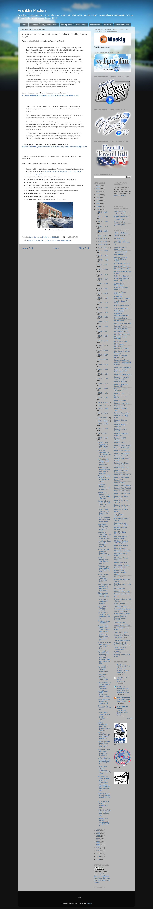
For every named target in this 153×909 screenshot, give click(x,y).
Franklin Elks (118, 393)
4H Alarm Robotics (120, 233)
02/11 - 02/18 (103, 418)
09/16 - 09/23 (103, 274)
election (30, 240)
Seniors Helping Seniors (122, 609)
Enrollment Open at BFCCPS (104, 622)
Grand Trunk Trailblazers (118, 515)
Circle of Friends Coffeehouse (120, 293)
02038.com (121, 687)
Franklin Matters (32, 10)
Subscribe (34, 25)
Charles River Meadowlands (119, 284)
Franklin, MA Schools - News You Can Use (122, 506)
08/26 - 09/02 (103, 288)
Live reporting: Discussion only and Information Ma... (104, 660)
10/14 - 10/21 (103, 255)
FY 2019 (37, 240)
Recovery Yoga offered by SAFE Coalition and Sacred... (104, 628)
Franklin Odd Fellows (121, 453)
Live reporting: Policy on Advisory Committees (103, 668)
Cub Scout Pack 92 (121, 308)
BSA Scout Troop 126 (121, 263)
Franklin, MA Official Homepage (121, 497)
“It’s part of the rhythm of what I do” (104, 707)
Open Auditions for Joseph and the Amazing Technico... (104, 685)
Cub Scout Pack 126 (121, 305)
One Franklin (119, 577)
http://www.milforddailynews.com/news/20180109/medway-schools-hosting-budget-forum (54, 147)
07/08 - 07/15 (103, 322)
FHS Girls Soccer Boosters (120, 337)
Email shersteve (120, 196)
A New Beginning (123, 697)
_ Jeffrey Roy (119, 219)
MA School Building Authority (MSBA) (121, 542)
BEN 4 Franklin (119, 254)
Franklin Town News (121, 477)
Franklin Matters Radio (122, 445)
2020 (98, 203)
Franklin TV (118, 480)
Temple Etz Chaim (120, 638)
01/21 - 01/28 (103, 428)
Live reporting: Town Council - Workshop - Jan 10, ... (104, 615)
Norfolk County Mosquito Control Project (120, 572)
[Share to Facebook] (74, 237)
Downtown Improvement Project (121, 314)
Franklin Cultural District (122, 374)
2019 (98, 206)
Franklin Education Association (121, 389)
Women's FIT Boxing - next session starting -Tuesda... (104, 495)
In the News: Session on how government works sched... (104, 535)
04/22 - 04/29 (103, 374)
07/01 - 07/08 (103, 326)
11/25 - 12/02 (103, 236)
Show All (129, 718)
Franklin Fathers (120, 400)
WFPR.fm (117, 652)
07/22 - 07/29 (103, 312)
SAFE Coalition (119, 604)
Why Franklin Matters (49, 25)
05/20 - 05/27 (103, 355)
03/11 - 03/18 (103, 402)
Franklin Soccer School (122, 475)
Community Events (122, 25)
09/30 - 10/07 (103, 265)
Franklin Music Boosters (122, 450)
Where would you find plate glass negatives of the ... (104, 796)
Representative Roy (121, 216)
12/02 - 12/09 (103, 231)
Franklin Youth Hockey (122, 491)
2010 (98, 851)
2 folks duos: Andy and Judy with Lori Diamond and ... (104, 812)
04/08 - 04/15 (103, 383)
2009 (98, 854)
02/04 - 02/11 (103, 421)
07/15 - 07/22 (103, 317)
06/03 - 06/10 (103, 345)
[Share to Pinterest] (76, 237)
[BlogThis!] (70, 237)
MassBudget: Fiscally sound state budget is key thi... (104, 527)
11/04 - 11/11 (102, 244)
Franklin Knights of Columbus (121, 434)
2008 (98, 856)
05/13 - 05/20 (103, 360)
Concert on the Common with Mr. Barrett (122, 712)
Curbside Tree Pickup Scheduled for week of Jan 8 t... (103, 822)
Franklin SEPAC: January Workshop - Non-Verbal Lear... (103, 578)
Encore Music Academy (122, 323)
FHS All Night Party (121, 329)
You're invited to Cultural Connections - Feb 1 (103, 804)
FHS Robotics (119, 344)
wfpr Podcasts (81, 25)
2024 (98, 192)
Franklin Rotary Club (121, 467)
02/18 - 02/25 (103, 413)
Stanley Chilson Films (122, 625)
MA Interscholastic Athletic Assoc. (120, 537)
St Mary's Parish (120, 622)
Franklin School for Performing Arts (121, 471)
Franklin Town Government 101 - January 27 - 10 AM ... (103, 445)
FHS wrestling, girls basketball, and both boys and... (104, 787)
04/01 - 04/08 (103, 388)
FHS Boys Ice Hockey (122, 334)
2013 (98, 842)
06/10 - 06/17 (103, 341)
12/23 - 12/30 (103, 217)
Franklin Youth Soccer (122, 493)
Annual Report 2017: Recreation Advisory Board (104, 693)
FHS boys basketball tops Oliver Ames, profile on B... (104, 735)
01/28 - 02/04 (103, 424)
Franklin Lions (119, 442)
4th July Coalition (120, 235)
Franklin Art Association (122, 367)
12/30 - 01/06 (103, 212)
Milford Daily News (36, 41)
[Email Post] (63, 237)
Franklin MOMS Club (121, 448)
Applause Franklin (120, 252)
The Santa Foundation (122, 640)
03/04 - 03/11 (103, 405)
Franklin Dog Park (120, 381)
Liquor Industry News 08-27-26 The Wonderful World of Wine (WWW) (123, 669)
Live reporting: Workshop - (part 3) (103, 601)
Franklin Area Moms (121, 360)
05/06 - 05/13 (103, 364)
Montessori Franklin (121, 565)
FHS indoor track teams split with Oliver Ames (104, 519)
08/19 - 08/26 (103, 293)
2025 (98, 189)
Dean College (119, 311)
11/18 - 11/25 (103, 238)
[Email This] (68, 237)
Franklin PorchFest (121, 456)
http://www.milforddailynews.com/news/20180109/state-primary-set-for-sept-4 (50, 95)
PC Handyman (119, 588)
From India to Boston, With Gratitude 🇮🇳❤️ (124, 700)
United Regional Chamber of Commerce (122, 644)
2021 (98, 200)
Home (24, 25)
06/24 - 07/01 (103, 331)
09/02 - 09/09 (103, 284)
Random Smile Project (122, 594)
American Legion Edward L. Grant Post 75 (122, 242)
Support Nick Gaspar (121, 635)
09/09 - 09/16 (103, 279)
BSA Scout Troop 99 (121, 269)
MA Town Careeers (121, 545)
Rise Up (117, 596)
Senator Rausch (120, 211)
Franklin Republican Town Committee (121, 464)
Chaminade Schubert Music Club (121, 279)
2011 (98, 848)
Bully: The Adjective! (121, 276)
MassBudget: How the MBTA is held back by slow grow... (104, 587)
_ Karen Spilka (119, 225)
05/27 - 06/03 (103, 350)
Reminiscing (121, 681)
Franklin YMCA (119, 483)
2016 (98, 833)
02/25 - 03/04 (103, 408)
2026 (98, 186)
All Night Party (119, 238)
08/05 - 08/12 (103, 303)
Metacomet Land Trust (122, 551)
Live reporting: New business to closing (103, 652)
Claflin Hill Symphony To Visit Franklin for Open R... (104, 453)
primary (57, 240)
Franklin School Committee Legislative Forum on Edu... (104, 552)
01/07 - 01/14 (103, 438)
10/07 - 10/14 (103, 260)
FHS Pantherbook (120, 341)
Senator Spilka (119, 222)
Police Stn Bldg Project (122, 591)
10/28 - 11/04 (103, 247)
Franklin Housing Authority (120, 425)
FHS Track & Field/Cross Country (121, 347)
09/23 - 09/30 (103, 269)
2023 (98, 195)
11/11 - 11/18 (102, 242)
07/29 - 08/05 (103, 307)
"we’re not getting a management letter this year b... (104, 760)
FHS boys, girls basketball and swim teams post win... (104, 470)
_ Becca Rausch (120, 214)
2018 (98, 209)
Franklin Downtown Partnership (121, 385)
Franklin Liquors (123, 665)
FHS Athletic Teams (121, 331)
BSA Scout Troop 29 (121, 266)
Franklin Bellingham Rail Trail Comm (121, 371)
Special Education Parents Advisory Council (120, 618)
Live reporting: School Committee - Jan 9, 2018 (103, 677)
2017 (98, 830)
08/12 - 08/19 (103, 298)
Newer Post (27, 248)
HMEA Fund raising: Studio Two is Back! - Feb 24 (103, 560)
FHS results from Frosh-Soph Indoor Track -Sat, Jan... (104, 744)
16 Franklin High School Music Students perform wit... (103, 461)
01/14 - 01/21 (103, 433)
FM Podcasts (95, 25)
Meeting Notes (66, 25)
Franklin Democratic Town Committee (121, 378)
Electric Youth (119, 321)
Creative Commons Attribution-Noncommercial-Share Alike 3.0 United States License (102, 878)
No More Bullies (120, 568)
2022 (98, 197)
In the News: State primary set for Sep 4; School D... (104, 645)
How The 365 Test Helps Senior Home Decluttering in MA (123, 690)
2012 (98, 845)
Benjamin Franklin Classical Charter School (120, 259)
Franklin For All (119, 406)
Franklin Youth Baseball (122, 485)
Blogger (89, 903)
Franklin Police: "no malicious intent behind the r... (103, 512)
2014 (98, 839)
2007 (98, 859)
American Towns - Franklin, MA (120, 248)
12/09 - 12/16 (103, 226)
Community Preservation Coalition (122, 297)
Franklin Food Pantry (121, 403)
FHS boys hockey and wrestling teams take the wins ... (104, 568)
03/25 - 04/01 (103, 393)
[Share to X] (72, 237)
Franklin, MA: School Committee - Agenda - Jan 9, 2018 (104, 770)
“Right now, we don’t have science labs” (103, 595)
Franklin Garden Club (122, 413)
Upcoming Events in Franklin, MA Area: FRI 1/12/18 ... (104, 503)
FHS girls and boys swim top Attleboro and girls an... (103, 637)
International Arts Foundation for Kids (121, 524)
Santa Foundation (120, 606)
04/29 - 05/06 (103, 369)
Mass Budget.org (120, 548)
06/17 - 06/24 (103, 336)
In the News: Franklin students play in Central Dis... (104, 487)
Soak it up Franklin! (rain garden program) (122, 612)
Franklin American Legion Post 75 (120, 356)
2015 (98, 836)
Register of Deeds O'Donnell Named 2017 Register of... (104, 752)
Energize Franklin (120, 326)
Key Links (107, 25)
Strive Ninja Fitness (121, 632)
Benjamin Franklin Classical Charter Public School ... (104, 478)
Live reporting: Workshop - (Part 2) (103, 608)
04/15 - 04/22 (103, 379)
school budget (66, 240)
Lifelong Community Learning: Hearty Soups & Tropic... (104, 726)
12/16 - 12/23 (103, 221)
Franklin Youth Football (122, 488)
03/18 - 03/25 (103, 398)
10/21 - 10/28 (103, 250)
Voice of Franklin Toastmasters (120, 648)
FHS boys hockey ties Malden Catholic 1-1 (104, 701)
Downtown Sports (120, 318)
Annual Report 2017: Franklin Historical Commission (104, 779)
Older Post (84, 248)
